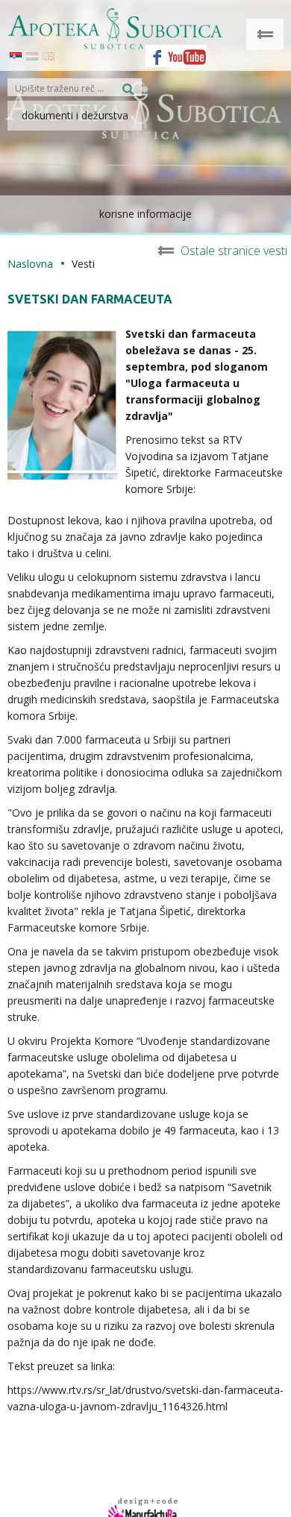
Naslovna (30, 264)
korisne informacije (145, 214)
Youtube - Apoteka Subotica (187, 52)
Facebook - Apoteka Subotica (153, 52)
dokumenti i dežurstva (75, 115)
